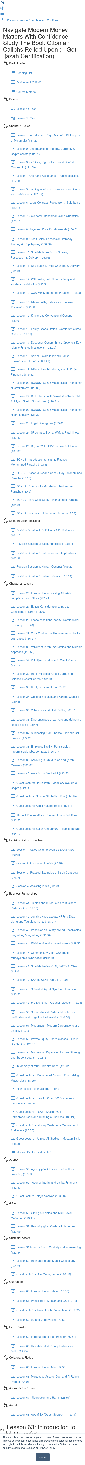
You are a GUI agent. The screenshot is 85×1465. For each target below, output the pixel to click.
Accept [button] (42, 1457)
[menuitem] (2, 9)
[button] (2, 4)
